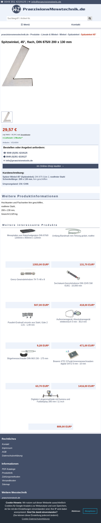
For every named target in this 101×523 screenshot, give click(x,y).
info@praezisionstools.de (46, 2)
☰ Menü (25, 24)
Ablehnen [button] (76, 511)
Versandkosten (25, 134)
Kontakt (75, 24)
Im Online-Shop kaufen (49, 166)
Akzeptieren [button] (90, 511)
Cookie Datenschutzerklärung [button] (36, 519)
